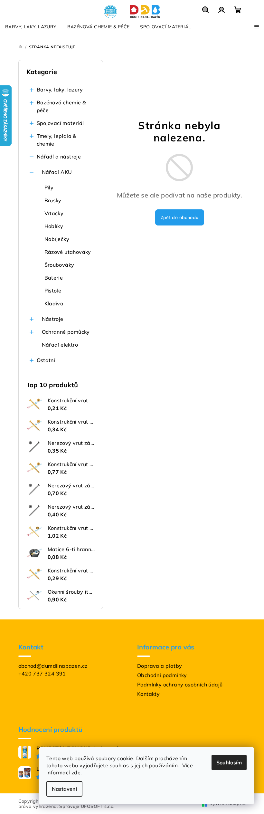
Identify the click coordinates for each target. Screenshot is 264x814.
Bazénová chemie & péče (61, 106)
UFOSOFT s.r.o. (98, 806)
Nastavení (64, 789)
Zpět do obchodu (180, 217)
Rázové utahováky (67, 252)
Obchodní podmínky (162, 675)
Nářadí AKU (57, 172)
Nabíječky (57, 239)
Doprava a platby (159, 666)
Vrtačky (54, 213)
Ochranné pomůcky (66, 332)
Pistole (52, 290)
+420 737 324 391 (42, 673)
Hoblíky (53, 226)
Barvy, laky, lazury (60, 89)
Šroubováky (59, 265)
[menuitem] (31, 26)
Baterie (53, 277)
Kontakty (148, 694)
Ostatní (46, 360)
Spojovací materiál (60, 123)
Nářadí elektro (60, 344)
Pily (49, 187)
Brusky (52, 200)
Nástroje (52, 319)
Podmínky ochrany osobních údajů (179, 684)
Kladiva (54, 303)
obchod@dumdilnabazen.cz (53, 666)
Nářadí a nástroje (59, 156)
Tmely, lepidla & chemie (57, 140)
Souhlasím (229, 762)
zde (75, 772)
